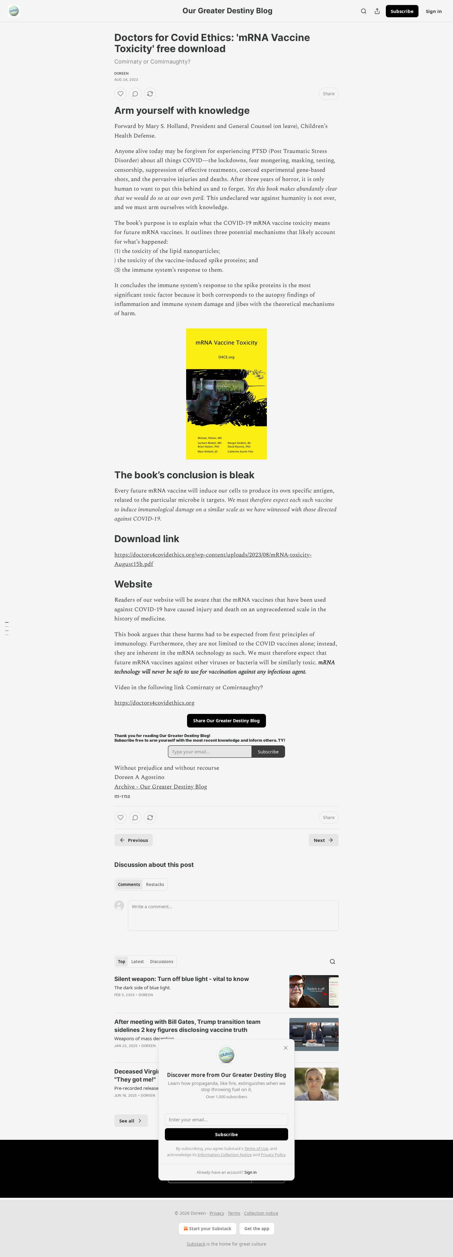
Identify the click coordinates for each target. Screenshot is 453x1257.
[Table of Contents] (6, 628)
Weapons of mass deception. (144, 1038)
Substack (196, 1244)
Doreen (121, 73)
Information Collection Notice (225, 1154)
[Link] (106, 110)
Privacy (217, 1213)
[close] (286, 1048)
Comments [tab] (129, 884)
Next (319, 840)
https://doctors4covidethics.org (154, 703)
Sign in (434, 11)
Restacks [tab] (155, 884)
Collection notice (261, 1213)
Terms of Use (256, 1148)
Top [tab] (121, 961)
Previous (138, 840)
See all (126, 1121)
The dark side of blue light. (142, 987)
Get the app (256, 1228)
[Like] (120, 94)
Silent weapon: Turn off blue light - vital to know (181, 979)
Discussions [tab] (161, 961)
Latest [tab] (137, 961)
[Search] (363, 11)
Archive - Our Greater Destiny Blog (160, 786)
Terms (234, 1213)
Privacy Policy (273, 1154)
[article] (226, 992)
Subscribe (402, 11)
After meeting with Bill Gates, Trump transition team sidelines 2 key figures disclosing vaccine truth (187, 1025)
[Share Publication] (377, 11)
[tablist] (141, 884)
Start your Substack (210, 1228)
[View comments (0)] (135, 94)
